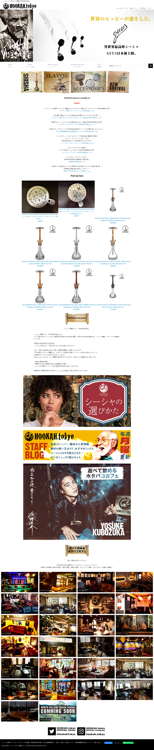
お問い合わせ (97, 742)
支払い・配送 (60, 742)
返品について (70, 742)
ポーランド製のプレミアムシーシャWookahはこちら (77, 111)
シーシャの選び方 (7, 742)
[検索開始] (150, 66)
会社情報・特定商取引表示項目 (33, 742)
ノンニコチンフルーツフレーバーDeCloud (77, 143)
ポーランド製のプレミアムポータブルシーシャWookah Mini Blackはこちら (77, 118)
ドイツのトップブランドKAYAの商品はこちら (77, 152)
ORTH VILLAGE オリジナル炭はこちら (77, 171)
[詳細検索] (145, 65)
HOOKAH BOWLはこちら (77, 162)
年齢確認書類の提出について (83, 742)
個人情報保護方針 (49, 742)
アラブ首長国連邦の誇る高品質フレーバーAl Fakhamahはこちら (77, 131)
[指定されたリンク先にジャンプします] (77, 60)
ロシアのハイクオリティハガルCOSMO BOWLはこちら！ (77, 124)
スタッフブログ (18, 742)
